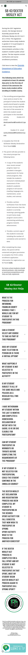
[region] (14, 2)
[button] (2, 6)
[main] (14, 13)
